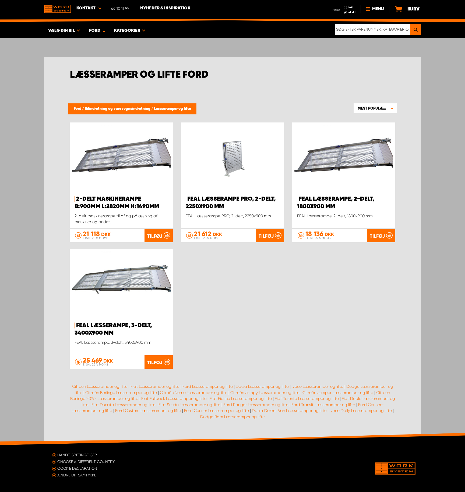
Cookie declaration (77, 468)
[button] (375, 108)
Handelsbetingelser (77, 455)
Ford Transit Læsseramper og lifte (323, 404)
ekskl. (352, 12)
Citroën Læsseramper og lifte (100, 386)
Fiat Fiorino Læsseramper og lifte (241, 398)
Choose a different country (86, 462)
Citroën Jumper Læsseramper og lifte (337, 392)
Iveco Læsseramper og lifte (317, 386)
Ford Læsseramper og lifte (207, 386)
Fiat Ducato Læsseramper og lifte (123, 404)
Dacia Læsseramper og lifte (262, 386)
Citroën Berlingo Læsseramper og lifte (121, 392)
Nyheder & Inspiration (165, 8)
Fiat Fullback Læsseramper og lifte (174, 398)
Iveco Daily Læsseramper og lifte (361, 410)
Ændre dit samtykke (76, 475)
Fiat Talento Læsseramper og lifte (307, 398)
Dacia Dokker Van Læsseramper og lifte (289, 410)
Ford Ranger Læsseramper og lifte (255, 404)
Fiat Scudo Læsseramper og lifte (189, 404)
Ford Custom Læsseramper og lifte (148, 410)
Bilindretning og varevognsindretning (118, 109)
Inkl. (351, 7)
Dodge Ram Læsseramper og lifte (232, 416)
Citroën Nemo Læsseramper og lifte (193, 392)
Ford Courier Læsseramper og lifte (216, 410)
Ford (78, 109)
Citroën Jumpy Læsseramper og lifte (265, 392)
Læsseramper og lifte (172, 109)
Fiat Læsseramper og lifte (155, 386)
